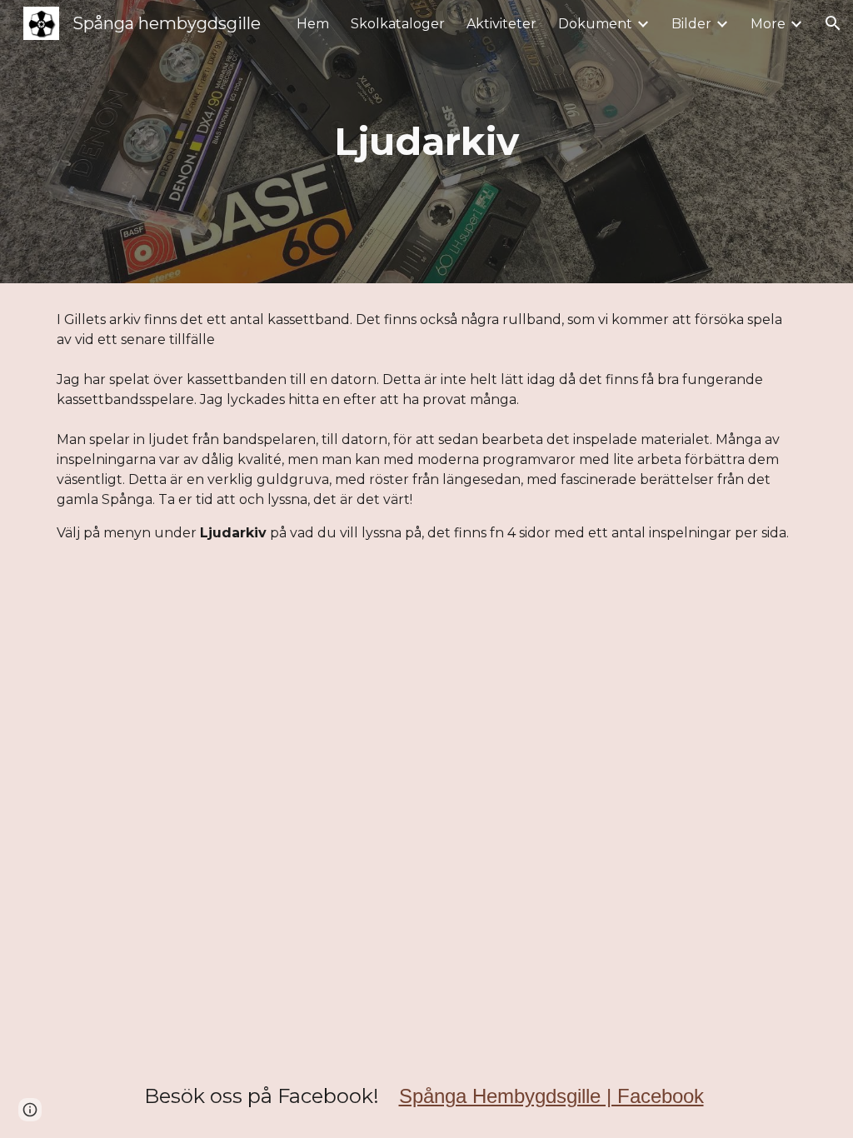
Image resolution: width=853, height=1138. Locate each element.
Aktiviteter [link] (501, 24)
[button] (833, 23)
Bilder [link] (691, 24)
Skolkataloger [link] (398, 24)
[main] (426, 142)
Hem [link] (313, 24)
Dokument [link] (595, 24)
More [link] (768, 24)
